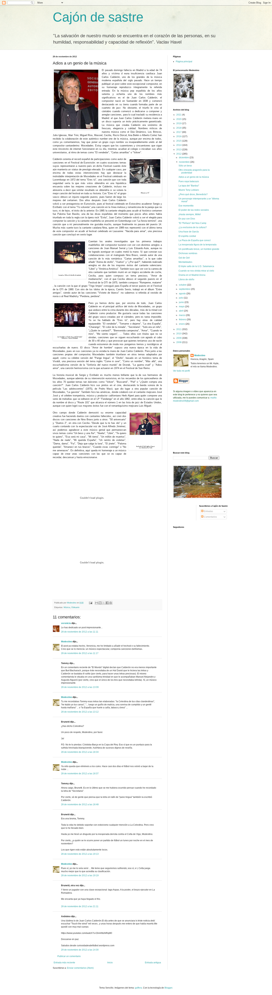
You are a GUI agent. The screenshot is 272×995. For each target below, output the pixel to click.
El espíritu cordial (187, 236)
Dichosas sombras (188, 253)
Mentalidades (185, 262)
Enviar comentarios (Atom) (80, 968)
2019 (179, 123)
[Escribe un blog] (100, 603)
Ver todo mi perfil (181, 371)
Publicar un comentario (69, 956)
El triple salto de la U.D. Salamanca (196, 266)
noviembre (184, 162)
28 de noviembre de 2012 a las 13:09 (80, 687)
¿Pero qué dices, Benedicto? (193, 194)
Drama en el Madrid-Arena (192, 275)
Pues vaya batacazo (189, 181)
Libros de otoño (186, 279)
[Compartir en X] (103, 603)
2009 (179, 338)
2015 (179, 141)
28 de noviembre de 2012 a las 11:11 (79, 631)
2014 (179, 145)
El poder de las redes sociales (194, 210)
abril (181, 310)
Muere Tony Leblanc (189, 190)
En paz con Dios (187, 218)
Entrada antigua (153, 962)
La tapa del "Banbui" (189, 185)
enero (182, 324)
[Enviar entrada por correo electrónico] (90, 603)
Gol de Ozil (184, 257)
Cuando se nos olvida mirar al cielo (196, 270)
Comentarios (210, 517)
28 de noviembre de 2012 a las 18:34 (80, 752)
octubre (183, 285)
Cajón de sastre (98, 17)
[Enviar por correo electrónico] (96, 603)
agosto (182, 293)
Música (67, 607)
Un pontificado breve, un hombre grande (199, 249)
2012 (179, 154)
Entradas (208, 511)
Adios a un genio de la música (194, 177)
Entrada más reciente (64, 962)
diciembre (184, 157)
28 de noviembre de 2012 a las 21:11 (79, 906)
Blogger (168, 987)
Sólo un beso (185, 165)
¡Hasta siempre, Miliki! (190, 214)
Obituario (75, 607)
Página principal (184, 61)
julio (181, 298)
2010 (179, 333)
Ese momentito (186, 205)
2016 (179, 136)
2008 (179, 342)
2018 (179, 128)
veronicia (66, 623)
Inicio (110, 962)
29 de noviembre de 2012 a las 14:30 (80, 949)
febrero (183, 319)
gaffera (138, 987)
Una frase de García (189, 231)
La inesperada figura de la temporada (197, 244)
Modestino (66, 641)
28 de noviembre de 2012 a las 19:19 (80, 875)
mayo (182, 306)
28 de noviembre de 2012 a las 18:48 (80, 804)
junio (181, 302)
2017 (179, 132)
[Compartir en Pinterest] (111, 603)
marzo (182, 315)
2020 (179, 119)
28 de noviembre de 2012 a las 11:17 (79, 653)
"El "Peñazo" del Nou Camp (192, 223)
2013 (179, 149)
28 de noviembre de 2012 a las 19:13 (80, 854)
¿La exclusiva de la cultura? (193, 227)
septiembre (185, 289)
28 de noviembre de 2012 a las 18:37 (80, 773)
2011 (179, 329)
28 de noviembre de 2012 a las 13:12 (80, 712)
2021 (179, 114)
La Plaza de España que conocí (195, 240)
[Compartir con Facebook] (107, 603)
